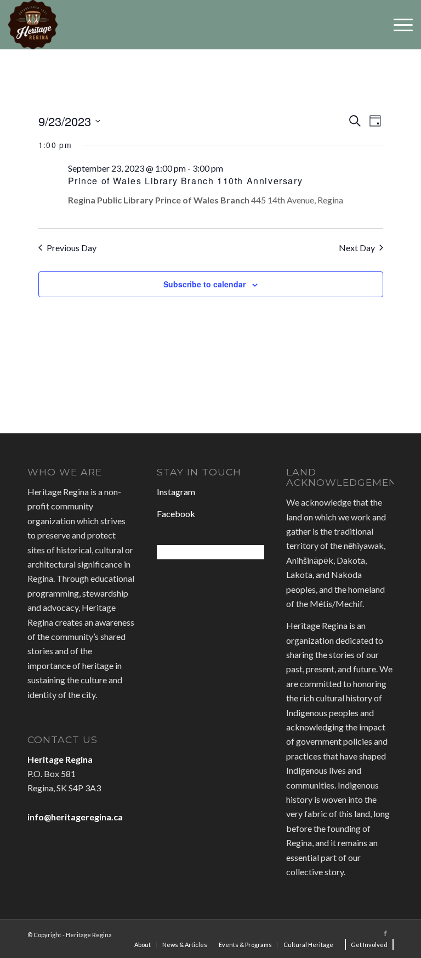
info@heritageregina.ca (75, 817)
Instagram (176, 491)
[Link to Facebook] (385, 933)
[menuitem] (142, 945)
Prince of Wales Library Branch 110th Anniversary (185, 180)
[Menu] (398, 24)
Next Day (357, 247)
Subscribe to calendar (204, 284)
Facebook (176, 513)
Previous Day (71, 247)
